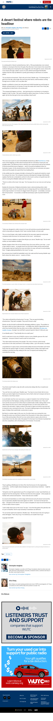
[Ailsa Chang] (4, 583)
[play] (4, 7)
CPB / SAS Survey (45, 695)
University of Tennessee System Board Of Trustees (45, 703)
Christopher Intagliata (11, 27)
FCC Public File (23, 701)
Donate (47, 2)
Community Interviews (43, 699)
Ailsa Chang (19, 27)
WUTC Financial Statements (33, 696)
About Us (22, 695)
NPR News (8, 554)
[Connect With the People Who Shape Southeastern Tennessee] (26, 622)
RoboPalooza (42, 160)
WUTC (7, 701)
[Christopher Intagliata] (4, 568)
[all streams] (51, 7)
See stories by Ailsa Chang (16, 588)
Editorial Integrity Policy (34, 703)
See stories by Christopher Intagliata (19, 574)
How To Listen (23, 698)
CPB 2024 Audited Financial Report (34, 699)
